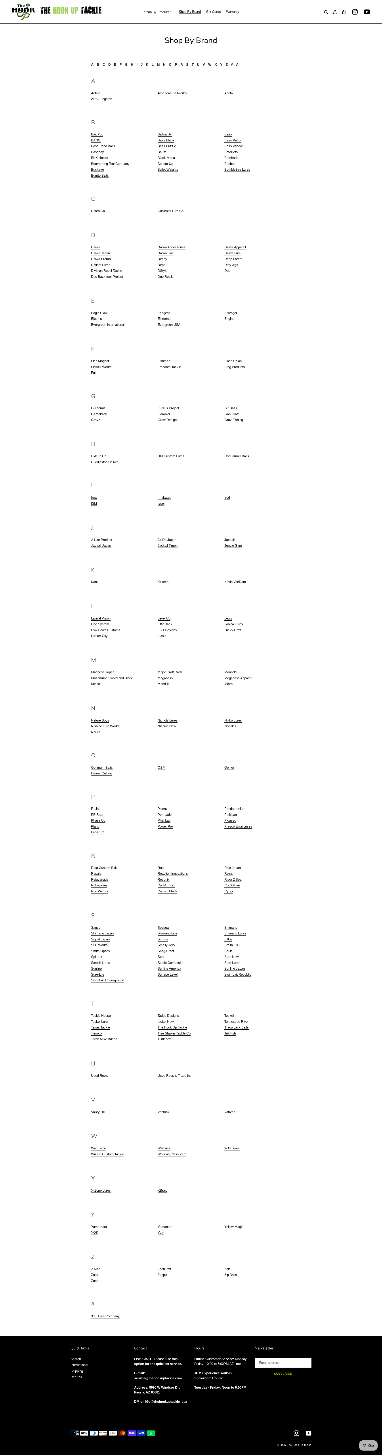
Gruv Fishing (233, 420)
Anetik (228, 93)
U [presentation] (198, 64)
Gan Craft (231, 414)
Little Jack (165, 624)
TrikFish (230, 1033)
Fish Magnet (100, 361)
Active (95, 93)
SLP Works (99, 945)
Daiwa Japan (100, 253)
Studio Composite (170, 963)
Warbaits (164, 1148)
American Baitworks (172, 93)
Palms (162, 808)
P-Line (95, 808)
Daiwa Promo (101, 259)
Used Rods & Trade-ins (174, 1075)
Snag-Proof (166, 951)
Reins (228, 873)
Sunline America (169, 968)
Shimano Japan (102, 933)
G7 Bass (230, 408)
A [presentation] (92, 64)
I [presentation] (137, 64)
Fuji (93, 372)
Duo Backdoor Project (107, 276)
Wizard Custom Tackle (107, 1154)
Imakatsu (164, 497)
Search (76, 1359)
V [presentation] (204, 64)
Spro (161, 957)
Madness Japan (102, 672)
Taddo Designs (168, 1015)
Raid (161, 868)
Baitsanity (165, 134)
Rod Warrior (99, 891)
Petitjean (230, 814)
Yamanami (165, 1227)
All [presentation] (238, 64)
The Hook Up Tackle (172, 1027)
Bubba (229, 164)
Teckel (229, 1015)
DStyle (162, 270)
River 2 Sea (232, 879)
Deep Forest (233, 259)
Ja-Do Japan (167, 540)
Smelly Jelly (166, 945)
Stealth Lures (100, 963)
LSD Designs (167, 630)
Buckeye (97, 169)
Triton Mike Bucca (104, 1039)
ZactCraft (164, 1269)
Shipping (77, 1371)
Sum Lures (232, 963)
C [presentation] (104, 64)
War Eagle (98, 1148)
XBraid (162, 1190)
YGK (94, 1232)
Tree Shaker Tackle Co (174, 1033)
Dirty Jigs (231, 265)
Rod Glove (232, 885)
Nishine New (167, 726)
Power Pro (165, 826)
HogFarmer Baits (236, 456)
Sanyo (95, 927)
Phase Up (98, 820)
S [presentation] (187, 64)
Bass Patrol (232, 140)
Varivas (229, 1112)
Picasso (230, 820)
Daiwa (95, 247)
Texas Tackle (100, 1027)
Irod (227, 497)
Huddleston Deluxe (104, 462)
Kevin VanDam (235, 582)
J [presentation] (142, 64)
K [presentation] (147, 64)
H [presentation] (132, 64)
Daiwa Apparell (235, 247)
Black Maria (166, 158)
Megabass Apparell (238, 678)
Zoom (95, 1281)
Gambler (164, 414)
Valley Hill (98, 1112)
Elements (164, 318)
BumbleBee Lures (237, 169)
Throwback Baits (236, 1027)
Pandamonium (234, 808)
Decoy (162, 259)
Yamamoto (99, 1227)
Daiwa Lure (232, 253)
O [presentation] (170, 64)
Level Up (164, 618)
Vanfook (163, 1112)
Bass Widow (233, 146)
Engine (229, 318)
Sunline (96, 968)
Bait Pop (97, 134)
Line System (100, 624)
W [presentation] (209, 64)
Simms (163, 939)
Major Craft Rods (170, 672)
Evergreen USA (169, 324)
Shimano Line (167, 933)
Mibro (228, 684)
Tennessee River (236, 1021)
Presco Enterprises (238, 826)
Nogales (230, 726)
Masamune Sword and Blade (112, 678)
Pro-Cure (97, 832)
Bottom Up (165, 164)
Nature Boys (100, 720)
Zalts (94, 1275)
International (79, 1365)
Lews (228, 618)
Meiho (95, 684)
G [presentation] (126, 64)
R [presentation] (181, 64)
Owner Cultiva (101, 773)
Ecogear (164, 313)
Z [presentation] (227, 64)
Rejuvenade (99, 879)
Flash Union (233, 361)
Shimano (230, 927)
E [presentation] (115, 64)
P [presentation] (176, 64)
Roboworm (99, 885)
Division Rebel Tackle (106, 270)
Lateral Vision (101, 618)
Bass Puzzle (167, 146)
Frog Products (234, 367)
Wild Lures (232, 1148)
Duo (227, 270)
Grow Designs (168, 420)
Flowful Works (101, 367)
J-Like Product (101, 540)
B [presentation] (98, 64)
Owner (229, 767)
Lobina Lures (233, 624)
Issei (161, 503)
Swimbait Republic (237, 974)
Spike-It (96, 957)
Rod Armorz (166, 885)
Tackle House (101, 1015)
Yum (161, 1232)
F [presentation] (121, 64)
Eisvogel (230, 313)
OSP (161, 767)
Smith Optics (100, 951)
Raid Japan (232, 868)
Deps (161, 265)
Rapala (96, 873)
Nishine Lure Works (105, 726)
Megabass (165, 678)
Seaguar (164, 927)
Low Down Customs (105, 630)
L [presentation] (153, 64)
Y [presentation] (221, 64)
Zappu (162, 1275)
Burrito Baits (100, 175)
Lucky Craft (232, 630)
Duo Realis (166, 276)
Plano (95, 826)
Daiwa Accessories (171, 247)
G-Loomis (98, 408)
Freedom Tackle (169, 367)
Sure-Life (97, 974)
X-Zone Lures (101, 1190)
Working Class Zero (172, 1154)
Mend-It (163, 684)
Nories (96, 732)
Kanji (94, 582)
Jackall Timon (168, 545)
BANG (96, 140)
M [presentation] (158, 64)
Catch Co (98, 211)
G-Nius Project (168, 408)
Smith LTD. (232, 945)
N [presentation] (164, 64)
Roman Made (167, 891)
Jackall (229, 540)
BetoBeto (231, 152)
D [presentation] (109, 64)
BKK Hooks (99, 158)
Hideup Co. (99, 456)
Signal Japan (100, 939)
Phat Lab (164, 820)
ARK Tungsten (101, 99)
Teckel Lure (99, 1021)
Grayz (95, 420)
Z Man (95, 1269)
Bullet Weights (168, 169)
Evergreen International (107, 324)
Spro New (231, 957)
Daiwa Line (166, 253)
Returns (76, 1377)
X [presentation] (216, 64)
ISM (94, 503)
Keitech (163, 582)
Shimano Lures (235, 933)
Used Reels (99, 1075)
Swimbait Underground (107, 980)
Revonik (164, 879)
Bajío (228, 134)
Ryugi (228, 891)
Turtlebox (164, 1039)
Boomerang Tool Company (110, 164)
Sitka (228, 939)
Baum (162, 152)
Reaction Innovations (173, 873)
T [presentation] (193, 64)
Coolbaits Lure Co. (171, 211)
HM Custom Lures (171, 456)
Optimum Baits (102, 767)
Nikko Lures (233, 720)
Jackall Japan (101, 545)
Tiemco (96, 1033)
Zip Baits (230, 1275)
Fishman (164, 361)
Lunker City (99, 636)
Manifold (230, 672)
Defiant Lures (100, 265)
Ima (94, 497)
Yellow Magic (233, 1227)
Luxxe (162, 636)
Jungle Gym (233, 545)
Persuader (165, 814)
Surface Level (168, 974)
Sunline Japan (234, 968)
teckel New (166, 1021)
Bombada (231, 158)
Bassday (97, 152)
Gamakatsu (99, 414)
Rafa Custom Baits (104, 868)
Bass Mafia (166, 140)
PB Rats (97, 814)
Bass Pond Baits (103, 146)
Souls (228, 951)
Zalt (227, 1269)
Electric (96, 318)
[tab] (92, 65)
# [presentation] (232, 64)
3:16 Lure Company (105, 1316)
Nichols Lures (168, 720)
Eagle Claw (99, 313)
